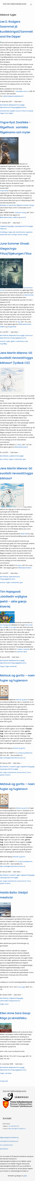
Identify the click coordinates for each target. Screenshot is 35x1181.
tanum (22, 217)
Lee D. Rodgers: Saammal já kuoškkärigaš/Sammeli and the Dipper (16, 29)
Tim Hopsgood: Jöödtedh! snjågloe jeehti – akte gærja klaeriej (13, 599)
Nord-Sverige (12, 235)
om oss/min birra (6, 1145)
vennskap (8, 1073)
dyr (1, 459)
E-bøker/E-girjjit (14, 767)
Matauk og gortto (22, 700)
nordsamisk (20, 341)
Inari (6, 113)
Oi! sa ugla (12, 627)
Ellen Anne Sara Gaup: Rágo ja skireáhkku (15, 1015)
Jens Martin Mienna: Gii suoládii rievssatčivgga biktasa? (16, 473)
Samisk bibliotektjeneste (14, 3)
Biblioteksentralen (6, 217)
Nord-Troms (26, 772)
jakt (14, 232)
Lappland (29, 232)
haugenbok (12, 327)
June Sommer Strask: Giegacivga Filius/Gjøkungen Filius (16, 249)
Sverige (25, 235)
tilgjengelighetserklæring (9, 1137)
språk (2, 775)
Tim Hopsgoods (5, 625)
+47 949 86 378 (13, 1126)
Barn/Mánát (4, 105)
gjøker (13, 341)
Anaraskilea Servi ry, (22, 91)
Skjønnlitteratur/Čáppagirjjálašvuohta (13, 107)
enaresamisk (4, 111)
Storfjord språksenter (25, 753)
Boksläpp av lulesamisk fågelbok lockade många (17, 205)
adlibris (15, 217)
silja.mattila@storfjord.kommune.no (12, 758)
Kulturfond (28, 335)
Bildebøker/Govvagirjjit (16, 105)
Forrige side (4, 1081)
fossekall (30, 111)
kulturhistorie (20, 232)
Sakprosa (3, 229)
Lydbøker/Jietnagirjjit (16, 456)
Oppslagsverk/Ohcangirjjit (24, 226)
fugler (2, 113)
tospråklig (3, 344)
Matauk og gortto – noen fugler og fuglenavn (17, 677)
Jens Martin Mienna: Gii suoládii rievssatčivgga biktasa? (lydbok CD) (16, 358)
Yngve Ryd (3, 191)
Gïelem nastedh (23, 649)
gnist (25, 1176)
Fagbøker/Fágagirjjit (7, 226)
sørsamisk (13, 666)
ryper (24, 459)
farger (2, 666)
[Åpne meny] (31, 4)
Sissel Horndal (29, 295)
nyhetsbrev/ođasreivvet (9, 1141)
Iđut (19, 322)
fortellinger (3, 232)
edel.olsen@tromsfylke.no (17, 1129)
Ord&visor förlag (20, 213)
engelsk (12, 111)
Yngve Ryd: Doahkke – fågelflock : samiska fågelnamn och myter (15, 127)
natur (7, 1004)
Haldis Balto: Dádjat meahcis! (14, 895)
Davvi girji (21, 987)
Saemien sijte (21, 652)
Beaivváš (24, 534)
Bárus (20, 445)
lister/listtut (4, 1149)
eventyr (18, 111)
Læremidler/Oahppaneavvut (10, 1001)
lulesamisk (3, 235)
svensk (20, 235)
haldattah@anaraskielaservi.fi (13, 96)
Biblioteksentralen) (25, 568)
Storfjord (7, 775)
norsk (26, 341)
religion (10, 113)
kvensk (19, 772)
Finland (23, 111)
